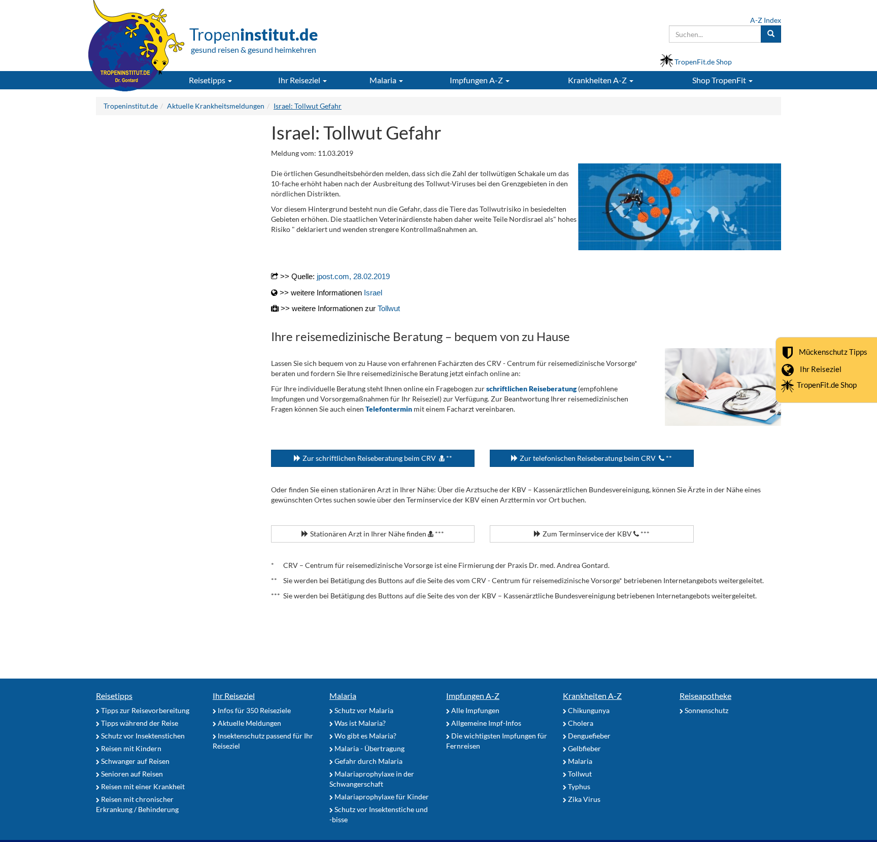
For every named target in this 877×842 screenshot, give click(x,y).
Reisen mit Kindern (130, 748)
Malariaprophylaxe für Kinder (381, 796)
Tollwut (389, 308)
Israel (373, 292)
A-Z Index (765, 20)
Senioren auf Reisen (131, 773)
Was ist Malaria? (359, 723)
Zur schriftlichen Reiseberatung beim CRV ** (376, 458)
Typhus (578, 786)
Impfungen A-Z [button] (477, 80)
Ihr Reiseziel (820, 368)
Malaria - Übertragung (368, 748)
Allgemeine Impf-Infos (485, 723)
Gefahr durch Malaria (367, 761)
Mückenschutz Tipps (833, 351)
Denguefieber (588, 735)
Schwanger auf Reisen (134, 761)
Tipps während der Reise (138, 723)
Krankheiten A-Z (592, 695)
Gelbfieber (583, 748)
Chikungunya (588, 710)
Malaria (342, 695)
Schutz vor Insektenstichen (142, 735)
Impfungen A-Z (472, 695)
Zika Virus (583, 799)
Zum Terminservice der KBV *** (595, 533)
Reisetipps (114, 695)
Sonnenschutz (705, 710)
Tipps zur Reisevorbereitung (144, 710)
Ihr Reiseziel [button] (300, 80)
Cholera (579, 723)
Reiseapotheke (705, 695)
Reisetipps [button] (208, 80)
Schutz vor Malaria (363, 710)
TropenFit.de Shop (827, 384)
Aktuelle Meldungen (248, 723)
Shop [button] (719, 80)
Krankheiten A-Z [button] (598, 80)
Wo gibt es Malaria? (364, 735)
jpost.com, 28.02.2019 (353, 276)
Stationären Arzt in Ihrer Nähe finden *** (376, 533)
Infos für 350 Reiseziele (253, 710)
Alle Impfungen (474, 710)
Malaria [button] (383, 80)
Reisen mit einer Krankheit (142, 786)
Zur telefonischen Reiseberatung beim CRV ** (595, 458)
